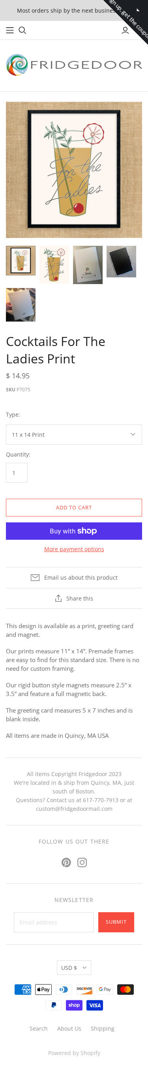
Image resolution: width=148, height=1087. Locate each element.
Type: (13, 414)
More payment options (74, 549)
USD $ (69, 967)
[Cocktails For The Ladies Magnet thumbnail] (54, 264)
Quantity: (18, 454)
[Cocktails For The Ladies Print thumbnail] (88, 265)
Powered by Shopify (74, 1053)
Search (39, 1028)
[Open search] (22, 30)
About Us (69, 1028)
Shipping (102, 1028)
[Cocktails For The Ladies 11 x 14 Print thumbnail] (21, 260)
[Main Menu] (10, 30)
